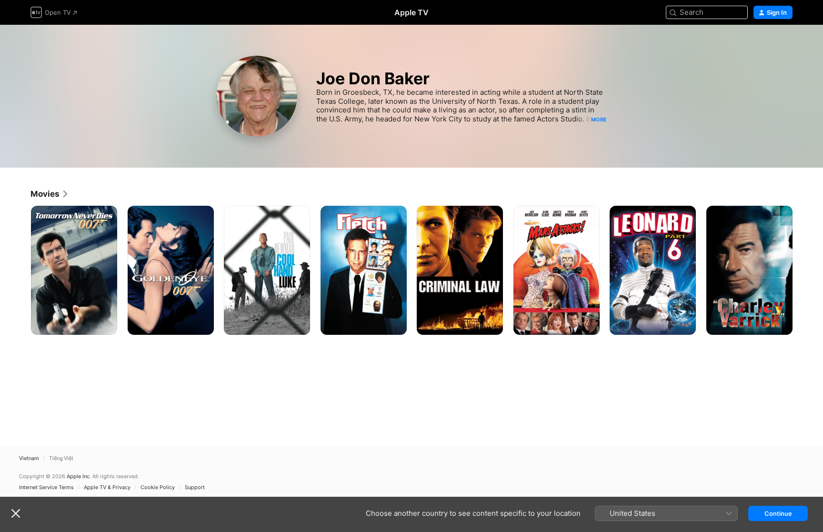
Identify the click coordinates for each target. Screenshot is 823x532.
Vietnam (29, 458)
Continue (778, 513)
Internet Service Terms (46, 487)
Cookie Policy (158, 487)
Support (195, 487)
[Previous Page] (21, 270)
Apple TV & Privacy (107, 487)
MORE (599, 119)
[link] (49, 194)
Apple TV (411, 12)
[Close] (15, 513)
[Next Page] (802, 270)
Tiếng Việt (61, 458)
